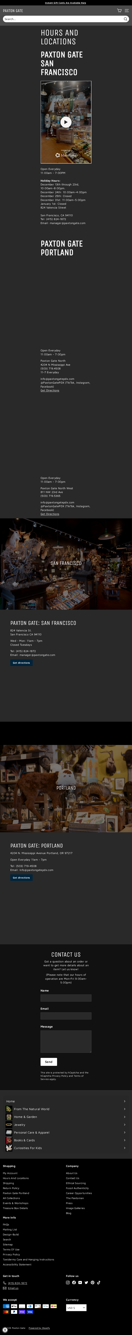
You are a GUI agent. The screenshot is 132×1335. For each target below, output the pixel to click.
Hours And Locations (16, 1178)
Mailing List (10, 1229)
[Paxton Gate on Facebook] (74, 1283)
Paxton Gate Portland (16, 1193)
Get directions (21, 662)
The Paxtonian (75, 1198)
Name (45, 990)
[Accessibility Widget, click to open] (5, 1330)
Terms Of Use (11, 1249)
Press (69, 1203)
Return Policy (11, 1188)
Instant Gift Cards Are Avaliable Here (65, 2)
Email (45, 1008)
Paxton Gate (13, 11)
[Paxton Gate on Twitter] (86, 1283)
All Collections (11, 1198)
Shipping (8, 1183)
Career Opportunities (79, 1193)
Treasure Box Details (15, 1208)
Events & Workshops (15, 1203)
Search (7, 1239)
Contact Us (72, 1178)
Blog (69, 1213)
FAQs (6, 1224)
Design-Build (11, 1234)
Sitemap (8, 1244)
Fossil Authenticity (77, 1188)
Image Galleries (75, 1208)
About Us (71, 1173)
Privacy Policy (60, 1075)
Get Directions (50, 390)
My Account (10, 1173)
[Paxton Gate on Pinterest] (92, 1283)
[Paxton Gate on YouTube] (80, 1283)
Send (49, 1062)
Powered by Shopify (39, 1328)
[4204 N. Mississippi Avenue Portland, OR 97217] (66, 888)
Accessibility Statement (17, 1264)
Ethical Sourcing (76, 1183)
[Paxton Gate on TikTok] (99, 1283)
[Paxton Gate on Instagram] (68, 1283)
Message (47, 1026)
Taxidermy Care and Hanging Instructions (28, 1259)
